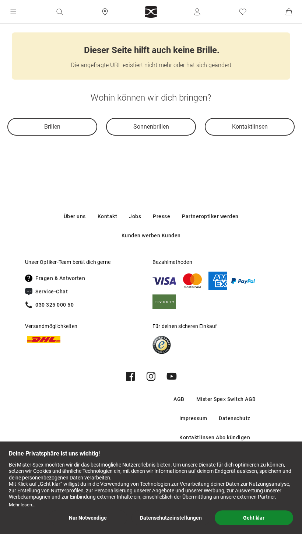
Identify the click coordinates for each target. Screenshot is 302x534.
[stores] (105, 11)
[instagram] (151, 376)
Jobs (135, 216)
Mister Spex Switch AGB (226, 399)
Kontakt (107, 216)
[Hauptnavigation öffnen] (13, 11)
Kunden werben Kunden (151, 235)
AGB (179, 399)
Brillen (52, 126)
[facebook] (130, 376)
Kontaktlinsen (250, 126)
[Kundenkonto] (197, 11)
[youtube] (171, 376)
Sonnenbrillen (151, 126)
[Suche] (59, 11)
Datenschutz (234, 418)
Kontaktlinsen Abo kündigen (214, 437)
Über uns (75, 216)
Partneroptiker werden (210, 216)
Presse (161, 216)
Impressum (193, 418)
